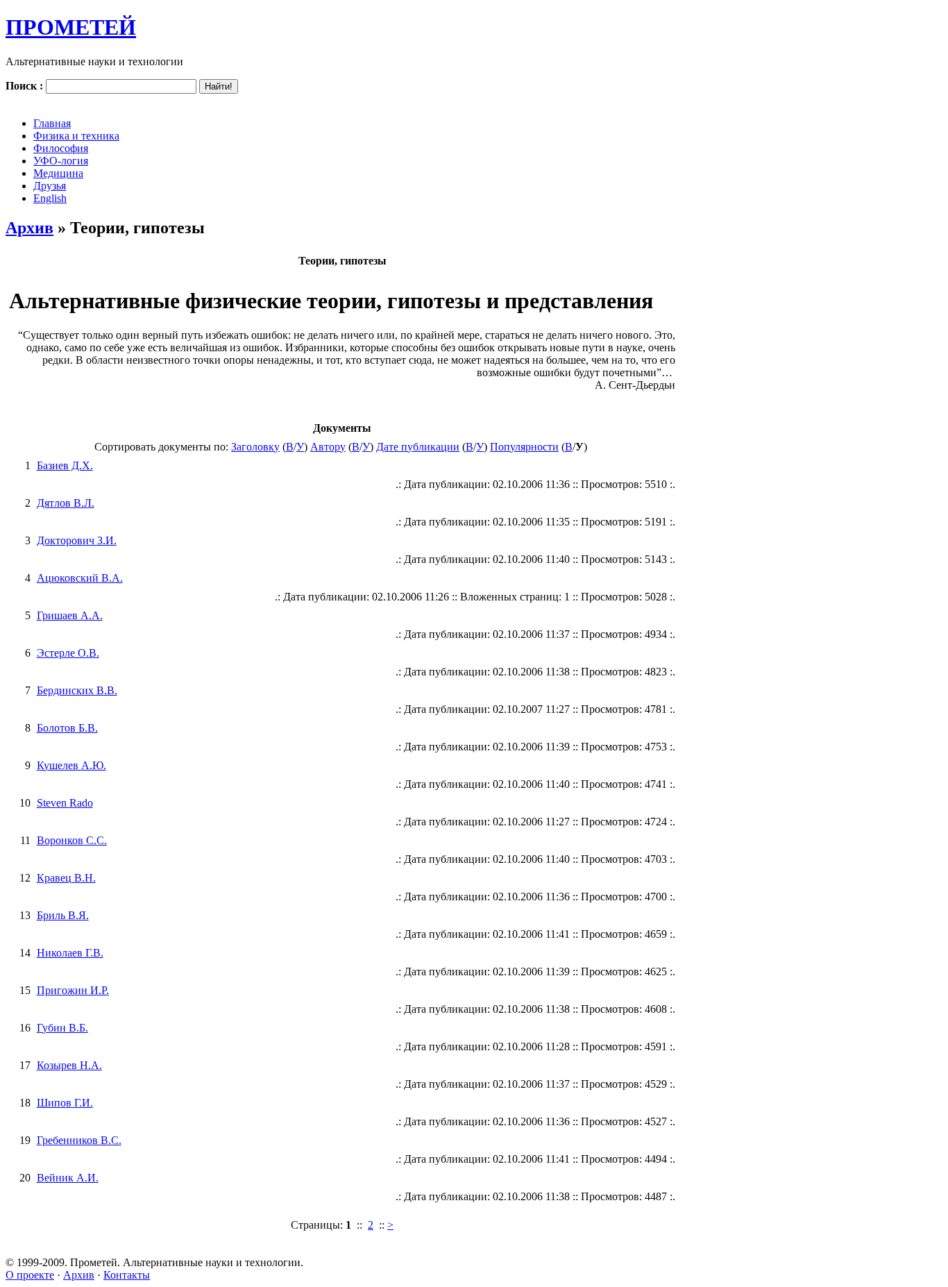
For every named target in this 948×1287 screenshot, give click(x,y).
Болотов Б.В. (67, 728)
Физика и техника (76, 136)
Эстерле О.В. (68, 653)
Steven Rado (65, 803)
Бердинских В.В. (77, 690)
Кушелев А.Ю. (71, 765)
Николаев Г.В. (70, 953)
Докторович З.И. (77, 540)
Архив (29, 228)
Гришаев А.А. (70, 615)
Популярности (524, 447)
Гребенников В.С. (79, 1140)
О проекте (30, 1275)
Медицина (58, 173)
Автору (328, 447)
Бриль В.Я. (63, 915)
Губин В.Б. (62, 1028)
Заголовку (255, 447)
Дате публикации (417, 447)
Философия (60, 148)
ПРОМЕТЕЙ (71, 27)
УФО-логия (60, 161)
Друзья (49, 186)
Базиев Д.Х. (65, 465)
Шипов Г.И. (65, 1103)
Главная (52, 123)
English (50, 198)
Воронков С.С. (72, 840)
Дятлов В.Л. (65, 503)
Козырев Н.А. (69, 1065)
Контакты (126, 1275)
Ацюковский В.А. (80, 578)
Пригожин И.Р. (73, 990)
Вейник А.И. (68, 1178)
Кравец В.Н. (66, 878)
